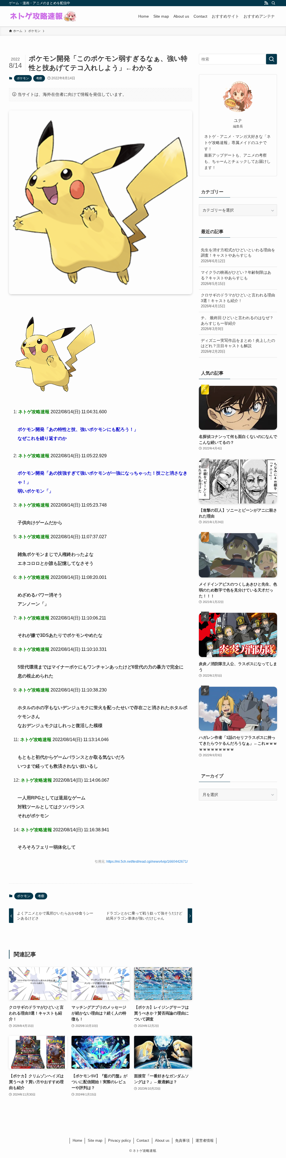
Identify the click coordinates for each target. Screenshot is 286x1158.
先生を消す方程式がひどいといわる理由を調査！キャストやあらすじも (238, 255)
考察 (39, 78)
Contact (143, 1140)
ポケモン (23, 78)
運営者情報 (205, 1140)
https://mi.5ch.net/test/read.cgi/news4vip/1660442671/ (147, 862)
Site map (95, 1140)
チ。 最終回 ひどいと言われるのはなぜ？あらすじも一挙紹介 (237, 323)
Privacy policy (119, 1140)
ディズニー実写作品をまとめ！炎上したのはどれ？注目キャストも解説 (238, 346)
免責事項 (182, 1140)
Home (77, 1140)
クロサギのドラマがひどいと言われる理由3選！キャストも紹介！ (238, 300)
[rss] (266, 3)
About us (162, 1140)
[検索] (273, 3)
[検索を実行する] (271, 59)
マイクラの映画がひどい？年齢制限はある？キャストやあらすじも (236, 278)
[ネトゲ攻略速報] (43, 16)
